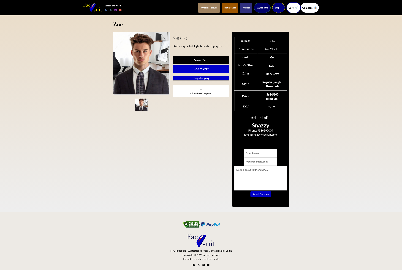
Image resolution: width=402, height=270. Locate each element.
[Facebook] (106, 10)
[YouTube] (120, 10)
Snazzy (260, 125)
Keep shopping (201, 78)
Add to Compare (202, 93)
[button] (310, 8)
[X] (198, 265)
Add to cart (201, 69)
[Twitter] (110, 10)
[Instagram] (115, 10)
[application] (280, 8)
